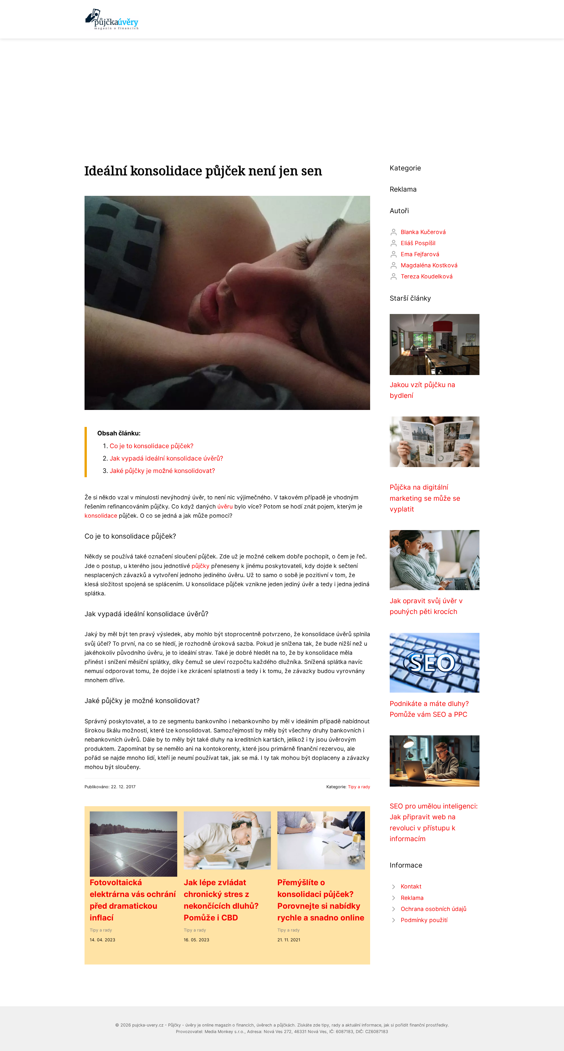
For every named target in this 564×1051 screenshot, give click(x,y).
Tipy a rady (359, 786)
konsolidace (101, 515)
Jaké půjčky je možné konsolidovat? (162, 471)
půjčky (201, 565)
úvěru (225, 506)
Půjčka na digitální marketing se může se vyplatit (425, 498)
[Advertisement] (282, 87)
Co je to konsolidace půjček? (152, 446)
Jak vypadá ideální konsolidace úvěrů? (166, 458)
